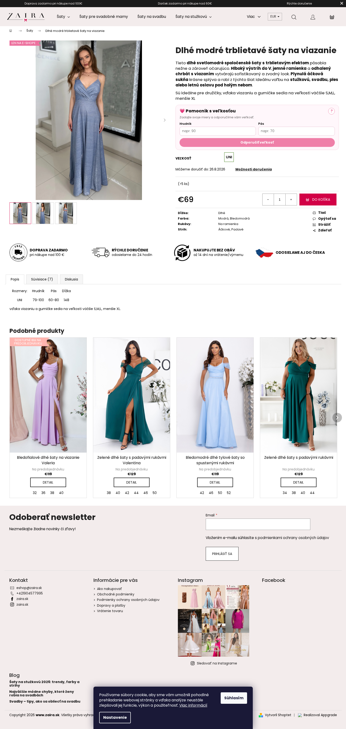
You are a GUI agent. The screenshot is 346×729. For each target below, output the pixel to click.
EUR (273, 16)
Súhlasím (234, 698)
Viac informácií (193, 705)
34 (285, 492)
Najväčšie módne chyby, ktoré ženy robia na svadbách (41, 693)
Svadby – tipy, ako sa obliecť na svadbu (44, 701)
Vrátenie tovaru (110, 611)
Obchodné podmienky (115, 594)
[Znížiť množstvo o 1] (268, 199)
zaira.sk (22, 598)
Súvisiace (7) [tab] (42, 279)
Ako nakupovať (109, 588)
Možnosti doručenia (253, 169)
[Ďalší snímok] (164, 120)
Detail (48, 482)
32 (35, 492)
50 (155, 492)
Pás (261, 124)
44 (136, 492)
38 (52, 492)
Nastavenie (115, 717)
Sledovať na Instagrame (217, 663)
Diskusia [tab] (71, 279)
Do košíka (321, 199)
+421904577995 (29, 593)
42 (127, 492)
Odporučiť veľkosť (257, 142)
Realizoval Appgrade (320, 715)
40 (61, 492)
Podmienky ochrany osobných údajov (128, 599)
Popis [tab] (15, 279)
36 (43, 492)
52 (229, 492)
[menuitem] (63, 16)
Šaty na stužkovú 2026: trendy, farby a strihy (44, 684)
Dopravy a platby (111, 605)
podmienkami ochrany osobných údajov (293, 537)
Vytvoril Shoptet (278, 715)
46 (145, 492)
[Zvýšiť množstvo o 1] (291, 199)
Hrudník (185, 124)
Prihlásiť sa (222, 553)
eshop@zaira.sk (29, 587)
